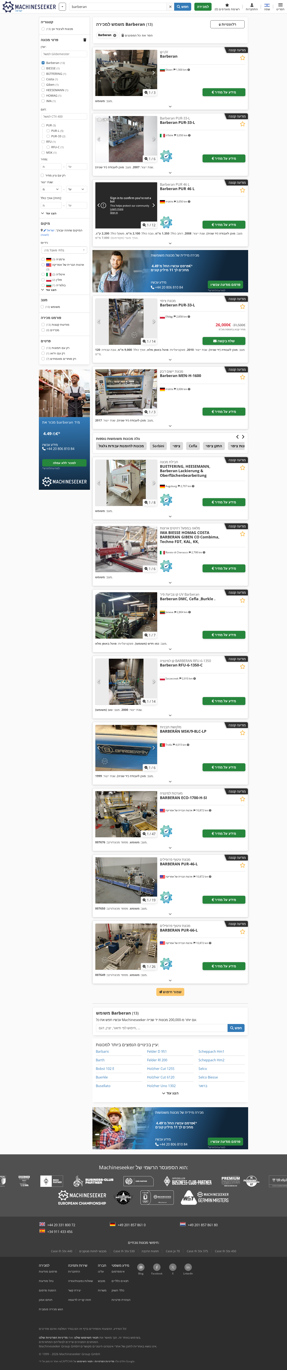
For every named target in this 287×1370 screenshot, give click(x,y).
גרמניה (58, 259)
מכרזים (52, 330)
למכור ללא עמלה (64, 463)
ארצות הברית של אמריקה (65, 267)
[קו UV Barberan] (126, 73)
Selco (203, 1068)
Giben (52, 85)
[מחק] (170, 7)
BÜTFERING (56, 74)
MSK (51, 152)
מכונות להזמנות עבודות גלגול (121, 446)
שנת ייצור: (47, 182)
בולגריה (58, 285)
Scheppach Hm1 (211, 1051)
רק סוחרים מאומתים (61, 359)
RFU (51, 142)
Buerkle (102, 1077)
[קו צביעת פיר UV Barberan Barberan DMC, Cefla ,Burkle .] (126, 615)
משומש (52, 307)
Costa (52, 79)
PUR (51, 125)
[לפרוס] (170, 106)
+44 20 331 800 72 (61, 1225)
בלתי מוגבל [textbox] (54, 250)
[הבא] (153, 73)
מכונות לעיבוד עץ (59, 29)
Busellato (103, 1086)
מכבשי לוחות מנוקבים (93, 1251)
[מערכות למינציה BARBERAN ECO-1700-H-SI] (126, 814)
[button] (280, 7)
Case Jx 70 (173, 1251)
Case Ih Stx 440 (61, 1251)
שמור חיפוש (172, 992)
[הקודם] (98, 73)
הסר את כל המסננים (138, 35)
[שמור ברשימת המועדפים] (242, 58)
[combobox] (64, 250)
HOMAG (53, 95)
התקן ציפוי (214, 446)
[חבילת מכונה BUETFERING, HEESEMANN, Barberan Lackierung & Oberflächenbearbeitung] (126, 483)
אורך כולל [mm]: (51, 198)
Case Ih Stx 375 (197, 1251)
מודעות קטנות (57, 325)
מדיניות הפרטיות (104, 1361)
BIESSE (53, 68)
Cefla (193, 446)
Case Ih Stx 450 (225, 1251)
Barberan (55, 63)
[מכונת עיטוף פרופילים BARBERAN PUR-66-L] (126, 947)
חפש (184, 6)
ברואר (203, 1086)
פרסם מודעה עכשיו (225, 284)
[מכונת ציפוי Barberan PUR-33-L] (126, 322)
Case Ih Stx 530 (124, 1251)
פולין (56, 280)
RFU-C (57, 147)
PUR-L (57, 131)
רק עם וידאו (55, 353)
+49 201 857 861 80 (203, 1225)
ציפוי (176, 446)
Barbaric (102, 1051)
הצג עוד (171, 1093)
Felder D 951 (157, 1051)
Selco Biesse (208, 1077)
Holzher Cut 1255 (160, 1068)
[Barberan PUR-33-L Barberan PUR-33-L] (126, 139)
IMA (51, 101)
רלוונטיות (228, 24)
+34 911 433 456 (59, 1231)
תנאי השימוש (85, 1361)
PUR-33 (58, 136)
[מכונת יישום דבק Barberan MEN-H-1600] (126, 392)
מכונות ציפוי (240, 446)
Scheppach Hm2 (211, 1060)
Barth (100, 1060)
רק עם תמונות (57, 348)
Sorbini (158, 446)
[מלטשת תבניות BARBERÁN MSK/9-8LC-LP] (126, 748)
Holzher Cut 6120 (160, 1077)
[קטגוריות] (62, 7)
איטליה (58, 274)
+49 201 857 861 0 (132, 1225)
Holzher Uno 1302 (161, 1086)
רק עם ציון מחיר (55, 175)
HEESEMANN (57, 90)
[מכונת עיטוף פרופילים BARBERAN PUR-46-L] (126, 880)
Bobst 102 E (105, 1068)
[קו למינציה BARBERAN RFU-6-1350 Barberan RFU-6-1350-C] (126, 682)
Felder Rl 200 (157, 1060)
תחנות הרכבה (150, 1251)
